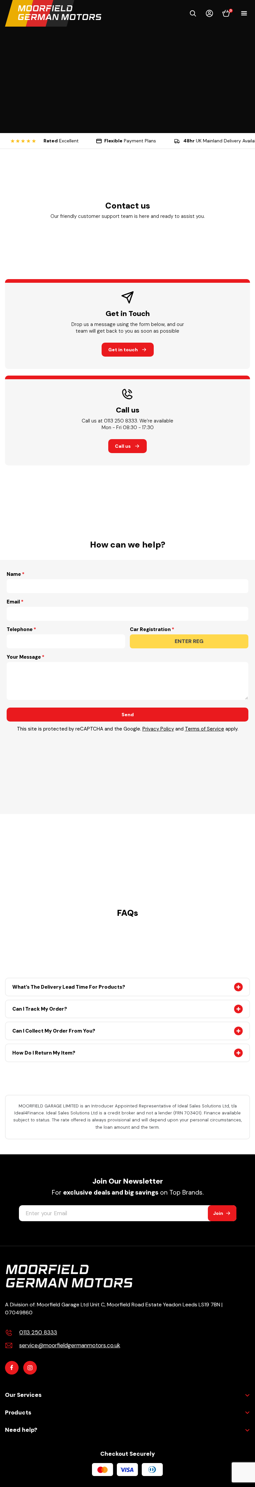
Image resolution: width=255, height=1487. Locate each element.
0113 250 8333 (38, 1332)
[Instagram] (30, 1368)
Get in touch (123, 350)
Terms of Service (204, 729)
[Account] (209, 13)
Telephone (20, 629)
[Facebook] (12, 1368)
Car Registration (150, 629)
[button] (193, 13)
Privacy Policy (158, 729)
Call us (123, 446)
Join (218, 1213)
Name (14, 574)
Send (128, 715)
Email (13, 601)
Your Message (24, 657)
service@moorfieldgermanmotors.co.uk (69, 1345)
